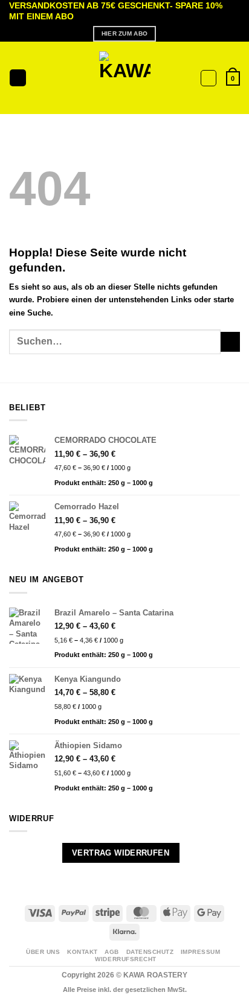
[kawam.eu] (124, 78)
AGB (112, 951)
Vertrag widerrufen (120, 852)
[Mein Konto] (209, 78)
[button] (18, 77)
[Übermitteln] (230, 342)
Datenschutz (150, 951)
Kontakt (82, 951)
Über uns (43, 951)
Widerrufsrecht (125, 959)
